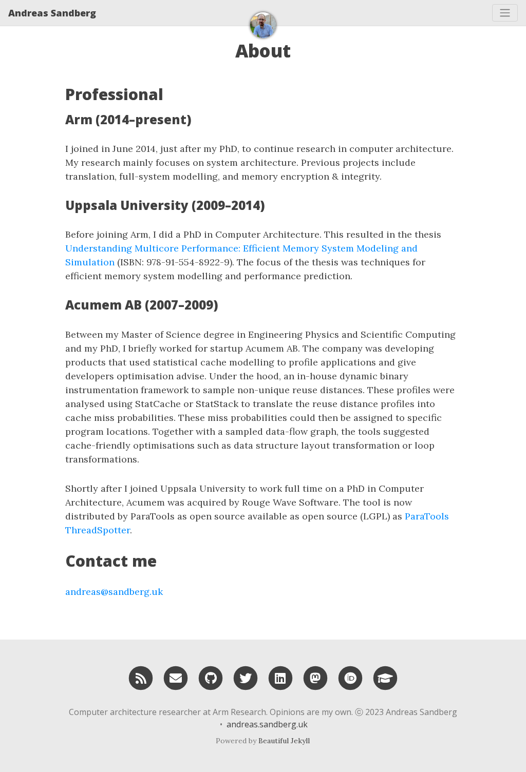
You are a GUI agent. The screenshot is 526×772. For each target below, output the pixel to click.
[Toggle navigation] (505, 13)
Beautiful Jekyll (284, 740)
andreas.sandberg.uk (267, 724)
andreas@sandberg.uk (114, 591)
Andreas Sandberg (52, 13)
